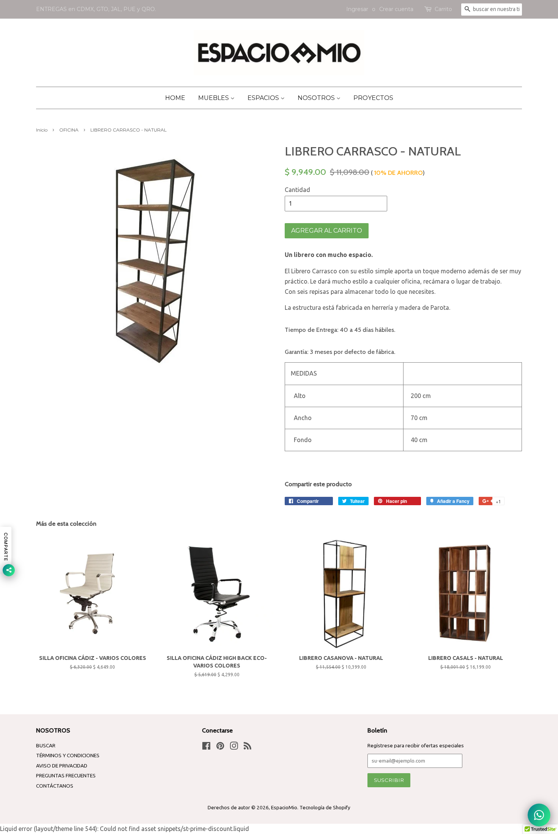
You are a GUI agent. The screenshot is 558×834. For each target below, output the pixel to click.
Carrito (443, 9)
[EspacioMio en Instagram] (234, 747)
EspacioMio (284, 807)
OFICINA (69, 130)
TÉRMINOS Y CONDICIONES (67, 755)
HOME (175, 97)
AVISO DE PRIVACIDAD (61, 766)
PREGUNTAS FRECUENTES (66, 775)
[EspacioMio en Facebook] (206, 747)
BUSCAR (45, 745)
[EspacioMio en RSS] (247, 747)
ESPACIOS (264, 97)
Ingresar (357, 9)
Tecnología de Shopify (324, 807)
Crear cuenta (396, 9)
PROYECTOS (373, 97)
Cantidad (297, 189)
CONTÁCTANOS (54, 786)
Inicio (41, 130)
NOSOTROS (317, 97)
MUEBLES (214, 97)
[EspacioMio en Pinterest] (220, 747)
